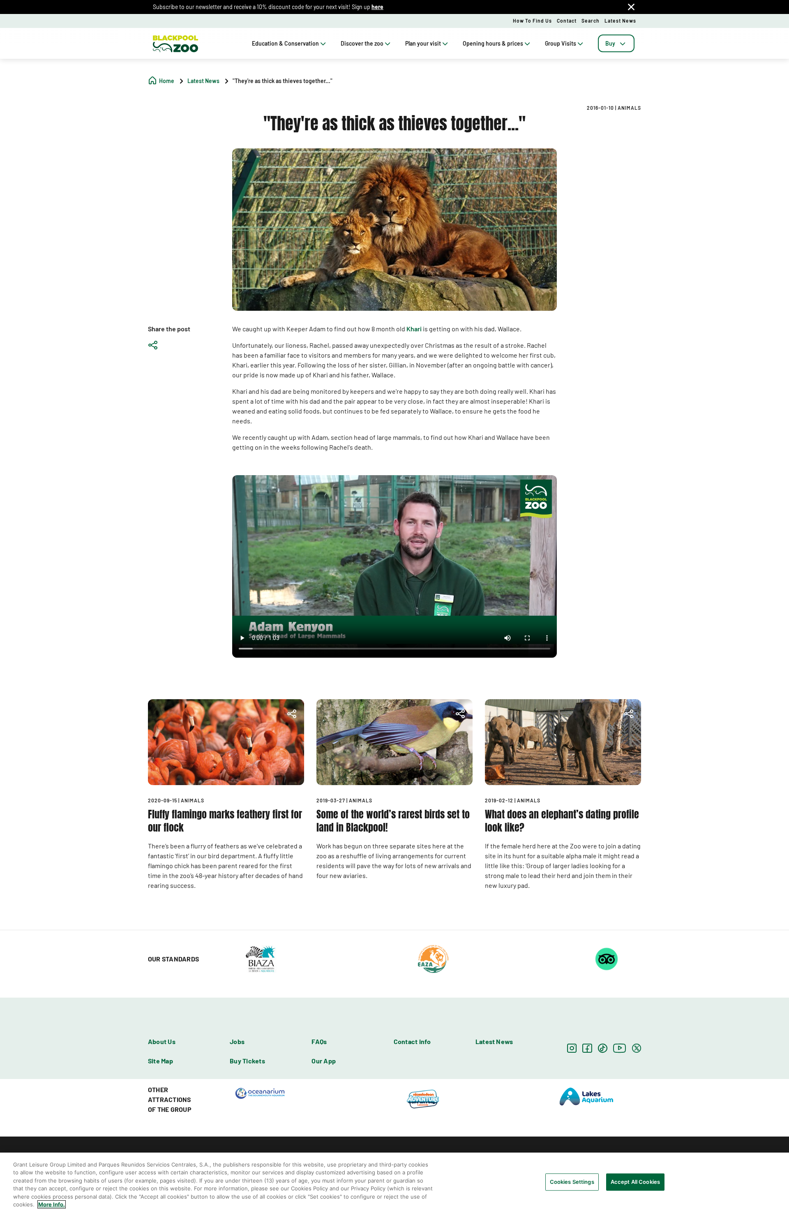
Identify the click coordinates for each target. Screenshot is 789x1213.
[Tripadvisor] (607, 958)
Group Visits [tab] (560, 43)
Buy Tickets (247, 1061)
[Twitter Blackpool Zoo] (636, 1048)
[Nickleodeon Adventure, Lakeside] (423, 1099)
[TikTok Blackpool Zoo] (602, 1048)
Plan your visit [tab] (423, 43)
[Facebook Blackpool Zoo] (587, 1048)
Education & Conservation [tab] (285, 43)
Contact (567, 20)
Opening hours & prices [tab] (493, 43)
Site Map (160, 1061)
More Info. (51, 1204)
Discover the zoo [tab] (362, 43)
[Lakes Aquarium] (586, 1096)
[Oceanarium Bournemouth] (260, 1092)
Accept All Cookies (635, 1181)
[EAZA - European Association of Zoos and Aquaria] (433, 958)
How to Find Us (532, 20)
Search (590, 20)
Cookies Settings (572, 1181)
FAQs (319, 1041)
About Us (161, 1041)
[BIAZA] (260, 958)
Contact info (412, 1041)
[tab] (616, 43)
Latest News (620, 20)
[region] (394, 1183)
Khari (414, 329)
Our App (323, 1061)
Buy (610, 43)
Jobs (237, 1041)
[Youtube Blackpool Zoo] (619, 1048)
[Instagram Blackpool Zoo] (572, 1048)
